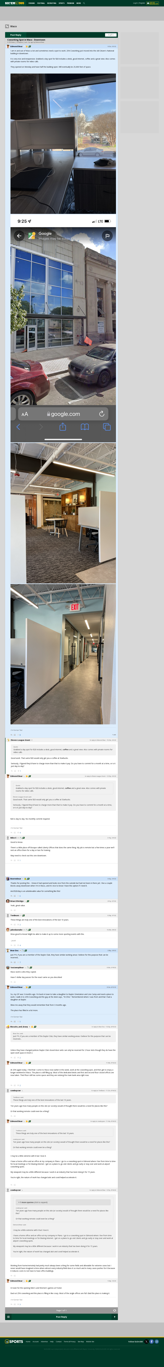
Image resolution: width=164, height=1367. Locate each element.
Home (28, 1342)
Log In (135, 3)
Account (36, 1342)
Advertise (44, 1342)
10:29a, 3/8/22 (111, 930)
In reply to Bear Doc (98, 1027)
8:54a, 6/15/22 (111, 987)
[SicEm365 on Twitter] (146, 1341)
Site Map (81, 1342)
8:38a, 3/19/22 (111, 967)
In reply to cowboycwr (98, 1121)
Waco (13, 26)
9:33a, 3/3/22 (112, 46)
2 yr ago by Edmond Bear (36, 42)
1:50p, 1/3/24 (111, 1281)
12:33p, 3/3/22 (111, 776)
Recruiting (51, 3)
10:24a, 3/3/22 (111, 740)
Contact (58, 1342)
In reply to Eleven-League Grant (95, 776)
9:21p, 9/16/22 (111, 1190)
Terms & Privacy (69, 1342)
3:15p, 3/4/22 (111, 838)
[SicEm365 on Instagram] (157, 1341)
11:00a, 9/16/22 (111, 1063)
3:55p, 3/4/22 (111, 879)
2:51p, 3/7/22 (111, 901)
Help (52, 1342)
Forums (32, 3)
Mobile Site (90, 1342)
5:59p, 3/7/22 (111, 915)
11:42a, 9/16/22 (111, 1121)
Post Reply (15, 35)
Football (41, 3)
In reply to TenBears (98, 1090)
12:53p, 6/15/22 (111, 1027)
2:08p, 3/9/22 (111, 950)
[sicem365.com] (14, 3)
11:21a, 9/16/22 (111, 1090)
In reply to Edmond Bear (98, 740)
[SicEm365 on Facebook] (151, 1341)
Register (142, 3)
